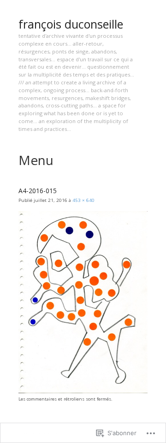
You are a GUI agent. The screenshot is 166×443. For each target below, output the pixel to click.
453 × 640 (83, 200)
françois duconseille (70, 24)
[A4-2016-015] (83, 392)
